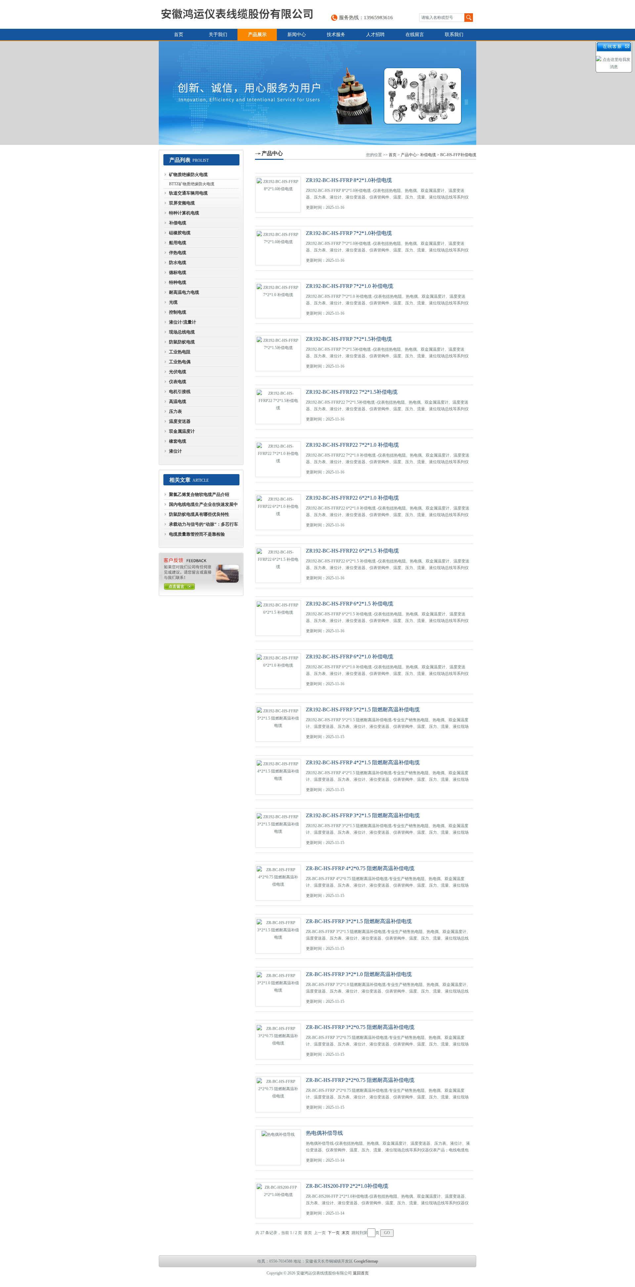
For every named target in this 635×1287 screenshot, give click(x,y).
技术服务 (336, 34)
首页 (178, 34)
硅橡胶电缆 (179, 232)
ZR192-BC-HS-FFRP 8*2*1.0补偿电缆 (349, 180)
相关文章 (179, 480)
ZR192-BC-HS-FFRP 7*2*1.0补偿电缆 (349, 233)
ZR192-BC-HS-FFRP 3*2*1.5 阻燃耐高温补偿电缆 (363, 815)
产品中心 (272, 153)
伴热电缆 (177, 252)
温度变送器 (179, 421)
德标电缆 (177, 272)
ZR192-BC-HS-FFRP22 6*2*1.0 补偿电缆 (352, 498)
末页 (346, 1232)
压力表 (175, 411)
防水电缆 (177, 262)
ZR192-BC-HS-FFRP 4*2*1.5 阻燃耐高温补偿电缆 (363, 762)
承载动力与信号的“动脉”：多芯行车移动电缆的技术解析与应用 (203, 526)
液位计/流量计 (182, 322)
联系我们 (454, 34)
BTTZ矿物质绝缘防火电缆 (191, 184)
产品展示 (257, 34)
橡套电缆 (177, 441)
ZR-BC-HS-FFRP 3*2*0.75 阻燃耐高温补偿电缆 (360, 1027)
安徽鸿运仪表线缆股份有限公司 (237, 14)
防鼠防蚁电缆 (182, 341)
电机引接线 (179, 391)
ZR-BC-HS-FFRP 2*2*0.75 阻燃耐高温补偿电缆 (360, 1080)
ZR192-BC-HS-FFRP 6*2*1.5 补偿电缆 (349, 603)
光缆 (173, 302)
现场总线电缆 (182, 332)
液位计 (175, 451)
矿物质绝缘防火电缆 (188, 174)
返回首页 (361, 1273)
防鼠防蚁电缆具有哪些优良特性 (199, 514)
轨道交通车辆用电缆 (188, 193)
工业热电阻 (179, 351)
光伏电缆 (177, 371)
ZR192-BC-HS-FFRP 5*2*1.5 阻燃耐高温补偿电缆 (363, 709)
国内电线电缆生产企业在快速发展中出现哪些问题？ (203, 506)
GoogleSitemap (366, 1261)
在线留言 (414, 34)
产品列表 (179, 160)
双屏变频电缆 (182, 202)
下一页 (334, 1232)
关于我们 (218, 34)
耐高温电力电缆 (184, 292)
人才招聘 (375, 34)
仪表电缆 (177, 381)
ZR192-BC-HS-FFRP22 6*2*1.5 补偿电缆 (352, 551)
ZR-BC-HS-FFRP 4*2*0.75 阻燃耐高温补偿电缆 (360, 868)
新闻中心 (296, 34)
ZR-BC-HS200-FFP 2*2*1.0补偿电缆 (347, 1186)
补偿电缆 (177, 222)
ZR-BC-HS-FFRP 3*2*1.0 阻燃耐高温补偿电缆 (359, 974)
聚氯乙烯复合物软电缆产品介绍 (199, 494)
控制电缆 (177, 312)
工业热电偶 (179, 361)
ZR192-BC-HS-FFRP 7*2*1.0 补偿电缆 (349, 286)
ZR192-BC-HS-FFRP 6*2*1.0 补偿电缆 (349, 656)
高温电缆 (177, 401)
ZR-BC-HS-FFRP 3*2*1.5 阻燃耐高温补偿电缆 (359, 921)
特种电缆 (177, 282)
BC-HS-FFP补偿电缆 (458, 155)
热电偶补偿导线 (324, 1133)
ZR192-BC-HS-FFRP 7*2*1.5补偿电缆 (349, 339)
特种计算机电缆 (184, 212)
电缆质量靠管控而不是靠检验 (197, 534)
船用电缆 (177, 242)
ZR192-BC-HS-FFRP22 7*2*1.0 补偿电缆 (352, 445)
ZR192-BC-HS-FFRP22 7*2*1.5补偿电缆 (352, 392)
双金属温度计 (182, 431)
